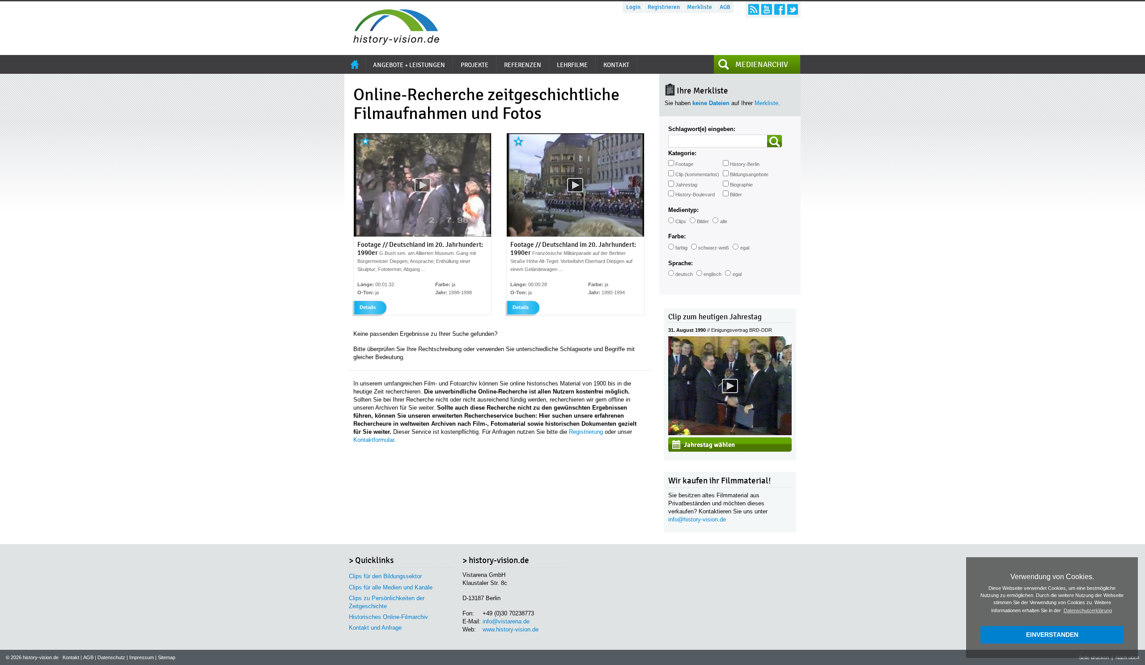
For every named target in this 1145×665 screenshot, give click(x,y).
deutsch (684, 274)
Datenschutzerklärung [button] (1088, 610)
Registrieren (664, 7)
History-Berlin (744, 164)
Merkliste (699, 7)
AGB (725, 7)
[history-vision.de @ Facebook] (779, 9)
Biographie (741, 184)
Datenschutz (111, 657)
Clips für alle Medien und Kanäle (391, 587)
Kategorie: (682, 153)
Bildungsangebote (749, 174)
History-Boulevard (695, 194)
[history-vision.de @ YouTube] (766, 9)
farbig (681, 247)
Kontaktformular (373, 439)
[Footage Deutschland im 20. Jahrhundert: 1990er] (422, 234)
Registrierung (586, 431)
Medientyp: (683, 210)
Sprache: (680, 263)
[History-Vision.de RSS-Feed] (753, 9)
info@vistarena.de (506, 621)
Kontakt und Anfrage (375, 627)
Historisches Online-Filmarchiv (388, 617)
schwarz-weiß (713, 247)
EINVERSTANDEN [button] (1052, 634)
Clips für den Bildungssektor (385, 576)
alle (723, 221)
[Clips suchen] (774, 141)
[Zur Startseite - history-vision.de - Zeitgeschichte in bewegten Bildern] (391, 42)
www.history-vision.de (511, 629)
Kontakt (71, 657)
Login (633, 7)
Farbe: (677, 236)
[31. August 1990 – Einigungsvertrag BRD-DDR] (730, 433)
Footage (684, 164)
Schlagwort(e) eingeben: (701, 129)
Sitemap (166, 657)
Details (368, 307)
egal (744, 247)
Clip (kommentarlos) (697, 174)
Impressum (141, 657)
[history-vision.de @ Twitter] (792, 9)
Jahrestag (686, 184)
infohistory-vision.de (697, 519)
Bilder (736, 194)
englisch (712, 274)
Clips (680, 221)
